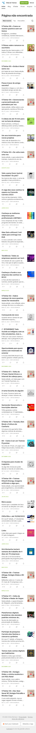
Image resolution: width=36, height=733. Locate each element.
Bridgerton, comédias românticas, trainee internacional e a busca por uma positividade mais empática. (13, 35)
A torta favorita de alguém (13, 391)
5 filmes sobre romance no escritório (13, 46)
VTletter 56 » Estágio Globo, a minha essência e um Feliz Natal (12, 674)
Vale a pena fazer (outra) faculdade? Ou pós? (12, 174)
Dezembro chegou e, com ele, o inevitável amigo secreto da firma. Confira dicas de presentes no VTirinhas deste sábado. (13, 89)
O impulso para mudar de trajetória (12, 463)
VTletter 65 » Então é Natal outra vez (13, 67)
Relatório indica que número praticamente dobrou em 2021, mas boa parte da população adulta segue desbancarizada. (12, 657)
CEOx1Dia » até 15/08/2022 (13, 516)
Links (4, 531)
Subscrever (24, 3)
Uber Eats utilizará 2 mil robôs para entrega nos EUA (12, 234)
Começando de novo (10, 315)
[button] (3, 6)
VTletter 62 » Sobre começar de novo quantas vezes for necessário (12, 298)
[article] (18, 33)
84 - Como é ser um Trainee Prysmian (13, 442)
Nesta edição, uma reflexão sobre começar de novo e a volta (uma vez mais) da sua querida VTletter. (13, 304)
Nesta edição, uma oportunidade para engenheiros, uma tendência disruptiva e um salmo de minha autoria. (13, 487)
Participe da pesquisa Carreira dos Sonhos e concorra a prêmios (11, 634)
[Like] (3, 57)
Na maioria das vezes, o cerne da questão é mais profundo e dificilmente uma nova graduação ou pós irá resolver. (13, 179)
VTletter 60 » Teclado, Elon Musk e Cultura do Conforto (13, 424)
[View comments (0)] (10, 40)
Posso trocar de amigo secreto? (11, 84)
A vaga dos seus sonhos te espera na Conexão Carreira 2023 (13, 192)
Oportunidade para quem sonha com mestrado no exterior (12, 350)
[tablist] (14, 21)
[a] (30, 443)
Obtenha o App (28, 724)
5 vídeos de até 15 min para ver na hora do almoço (13, 120)
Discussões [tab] (21, 21)
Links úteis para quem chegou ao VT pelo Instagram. (13, 534)
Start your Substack (11, 724)
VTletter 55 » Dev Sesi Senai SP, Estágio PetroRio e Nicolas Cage (13, 693)
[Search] (32, 21)
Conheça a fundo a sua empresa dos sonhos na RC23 (12, 274)
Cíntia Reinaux (14, 38)
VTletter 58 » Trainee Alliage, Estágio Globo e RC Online (13, 575)
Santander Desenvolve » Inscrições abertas (12, 406)
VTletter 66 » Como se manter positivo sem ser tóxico (12, 28)
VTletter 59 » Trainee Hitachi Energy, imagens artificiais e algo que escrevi (12, 481)
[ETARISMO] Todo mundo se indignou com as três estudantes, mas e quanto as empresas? (13, 331)
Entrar (32, 3)
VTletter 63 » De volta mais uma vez (13, 153)
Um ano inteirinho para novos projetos (11, 136)
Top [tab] (14, 21)
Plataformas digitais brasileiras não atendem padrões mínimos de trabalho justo (12, 615)
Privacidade (22, 717)
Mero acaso (6, 502)
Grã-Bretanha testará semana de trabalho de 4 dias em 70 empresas (12, 551)
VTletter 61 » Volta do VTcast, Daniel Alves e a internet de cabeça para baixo (12, 374)
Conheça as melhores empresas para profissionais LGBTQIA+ (12, 215)
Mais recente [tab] (7, 21)
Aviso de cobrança (18, 719)
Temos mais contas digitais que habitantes (13, 652)
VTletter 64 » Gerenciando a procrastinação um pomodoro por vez (13, 102)
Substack (9, 729)
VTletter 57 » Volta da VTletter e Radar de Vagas (13, 597)
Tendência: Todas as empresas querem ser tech (13, 257)
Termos (30, 717)
